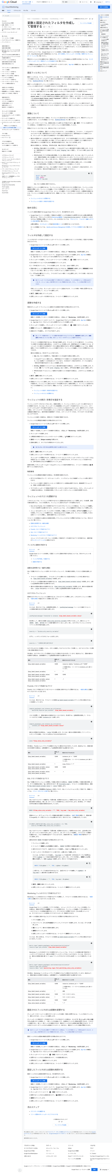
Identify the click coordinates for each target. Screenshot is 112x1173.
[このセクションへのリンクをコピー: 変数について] (40, 114)
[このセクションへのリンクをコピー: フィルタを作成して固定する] (54, 236)
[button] (10, 25)
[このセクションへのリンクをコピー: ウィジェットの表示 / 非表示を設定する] (64, 400)
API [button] (38, 549)
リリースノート (50, 1153)
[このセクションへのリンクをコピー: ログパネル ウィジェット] (47, 593)
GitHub (69, 1148)
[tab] (31, 549)
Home (28, 18)
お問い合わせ (27, 1156)
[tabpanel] (60, 558)
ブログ (91, 1148)
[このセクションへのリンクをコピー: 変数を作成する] (42, 303)
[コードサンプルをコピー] (91, 173)
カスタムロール (44, 224)
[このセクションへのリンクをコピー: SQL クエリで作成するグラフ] (50, 779)
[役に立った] (90, 19)
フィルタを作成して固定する (41, 559)
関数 (75, 815)
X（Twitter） (93, 1153)
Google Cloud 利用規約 (59, 1166)
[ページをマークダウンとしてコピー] (49, 26)
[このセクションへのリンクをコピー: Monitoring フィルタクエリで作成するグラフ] (62, 893)
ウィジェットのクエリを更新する (40, 198)
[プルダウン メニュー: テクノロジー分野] (33, 2)
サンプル (25, 10)
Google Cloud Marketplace (31, 1153)
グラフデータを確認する (38, 1111)
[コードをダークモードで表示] (89, 173)
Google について (28, 1166)
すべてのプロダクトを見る (31, 1148)
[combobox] (69, 1)
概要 (3, 10)
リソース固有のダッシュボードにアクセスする (44, 1114)
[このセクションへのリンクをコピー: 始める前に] (39, 208)
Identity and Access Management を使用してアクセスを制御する (65, 227)
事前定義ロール (57, 224)
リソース (33, 10)
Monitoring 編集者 (57, 217)
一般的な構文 (34, 598)
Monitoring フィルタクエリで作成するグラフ (44, 535)
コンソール (84, 2)
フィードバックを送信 (86, 23)
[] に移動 (39, 248)
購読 (94, 1169)
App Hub (71, 64)
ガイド (9, 10)
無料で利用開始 (104, 7)
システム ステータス (51, 1156)
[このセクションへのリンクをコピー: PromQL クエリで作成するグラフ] (54, 686)
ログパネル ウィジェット (38, 526)
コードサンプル (72, 1153)
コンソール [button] (32, 549)
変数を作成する (37, 562)
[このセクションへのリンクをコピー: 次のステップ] (40, 1107)
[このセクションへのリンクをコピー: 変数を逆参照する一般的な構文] (52, 568)
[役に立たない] (92, 19)
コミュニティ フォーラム (52, 1148)
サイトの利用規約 (47, 1166)
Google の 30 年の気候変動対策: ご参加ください (78, 1166)
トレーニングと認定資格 (74, 1158)
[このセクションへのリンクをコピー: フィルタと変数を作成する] (48, 545)
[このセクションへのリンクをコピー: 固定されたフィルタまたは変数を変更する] (66, 1010)
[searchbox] (11, 15)
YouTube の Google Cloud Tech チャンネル (100, 1159)
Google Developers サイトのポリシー (58, 1133)
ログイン (107, 2)
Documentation (36, 18)
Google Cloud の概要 (73, 1151)
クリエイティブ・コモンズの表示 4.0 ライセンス (59, 1132)
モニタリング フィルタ (38, 540)
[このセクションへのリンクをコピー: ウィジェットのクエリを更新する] (58, 497)
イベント (92, 1151)
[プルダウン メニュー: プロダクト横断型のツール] (52, 2)
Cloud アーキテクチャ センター (76, 1156)
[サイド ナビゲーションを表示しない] (19, 1170)
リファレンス (17, 10)
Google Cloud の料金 (29, 1151)
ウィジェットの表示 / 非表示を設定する (42, 201)
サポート (48, 1151)
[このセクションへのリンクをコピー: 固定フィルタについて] (48, 73)
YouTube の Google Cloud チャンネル (99, 1156)
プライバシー (37, 1166)
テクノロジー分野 (26, 2)
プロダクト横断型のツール (43, 2)
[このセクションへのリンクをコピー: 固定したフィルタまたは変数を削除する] (64, 1070)
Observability (45, 18)
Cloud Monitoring (11, 7)
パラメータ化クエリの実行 (40, 791)
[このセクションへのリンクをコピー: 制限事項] (35, 472)
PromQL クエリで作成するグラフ (40, 529)
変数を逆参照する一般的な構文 (40, 523)
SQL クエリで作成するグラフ (39, 532)
